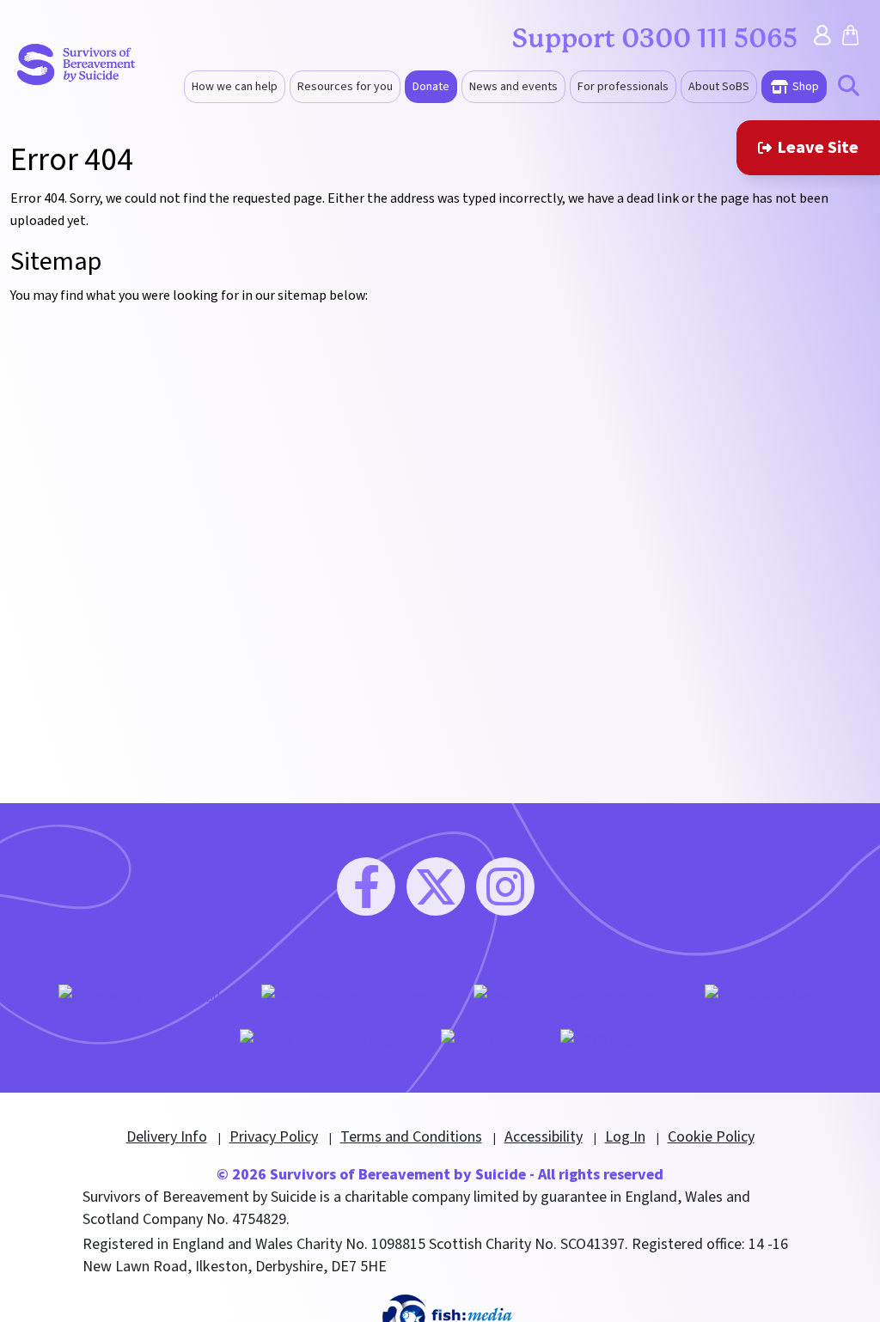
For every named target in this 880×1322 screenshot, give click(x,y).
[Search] (848, 88)
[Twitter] (435, 886)
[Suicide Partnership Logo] (320, 1039)
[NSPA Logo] (480, 1039)
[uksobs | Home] (76, 63)
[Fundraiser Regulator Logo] (346, 995)
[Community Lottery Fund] (139, 995)
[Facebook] (366, 886)
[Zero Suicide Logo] (763, 995)
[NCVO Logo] (600, 1039)
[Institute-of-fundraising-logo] (568, 995)
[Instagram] (505, 886)
